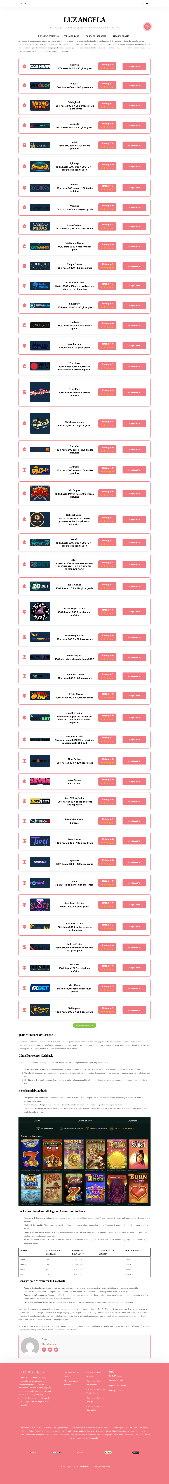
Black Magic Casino (74, 608)
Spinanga (74, 163)
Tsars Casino (74, 839)
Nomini (74, 881)
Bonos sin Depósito (96, 36)
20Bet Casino (74, 584)
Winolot (74, 83)
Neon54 (74, 539)
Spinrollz (74, 860)
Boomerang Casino (74, 635)
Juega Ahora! (134, 66)
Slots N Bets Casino (74, 798)
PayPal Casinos (115, 1376)
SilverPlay (74, 303)
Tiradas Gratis (121, 36)
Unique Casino (74, 264)
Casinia (74, 142)
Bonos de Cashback (48, 36)
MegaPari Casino (74, 736)
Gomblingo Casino (74, 674)
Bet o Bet (74, 964)
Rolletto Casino (74, 944)
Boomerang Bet (74, 655)
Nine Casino (74, 759)
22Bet (74, 559)
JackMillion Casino (74, 282)
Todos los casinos (83, 1025)
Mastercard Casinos (117, 1381)
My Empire (74, 490)
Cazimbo (74, 446)
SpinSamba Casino (74, 243)
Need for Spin (74, 344)
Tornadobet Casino (74, 819)
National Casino (74, 514)
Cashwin (74, 64)
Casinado (74, 123)
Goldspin (74, 322)
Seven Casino (74, 780)
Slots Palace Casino (74, 903)
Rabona (74, 184)
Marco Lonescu (49, 1344)
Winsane (74, 205)
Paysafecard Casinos (117, 1386)
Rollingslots (74, 1008)
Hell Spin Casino (74, 694)
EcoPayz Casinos (116, 1390)
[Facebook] (22, 4)
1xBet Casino (74, 985)
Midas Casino (74, 225)
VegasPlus (74, 389)
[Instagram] (25, 4)
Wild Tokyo (74, 363)
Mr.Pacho (74, 466)
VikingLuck (74, 102)
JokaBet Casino (74, 713)
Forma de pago (71, 36)
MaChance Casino (74, 422)
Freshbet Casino (74, 923)
